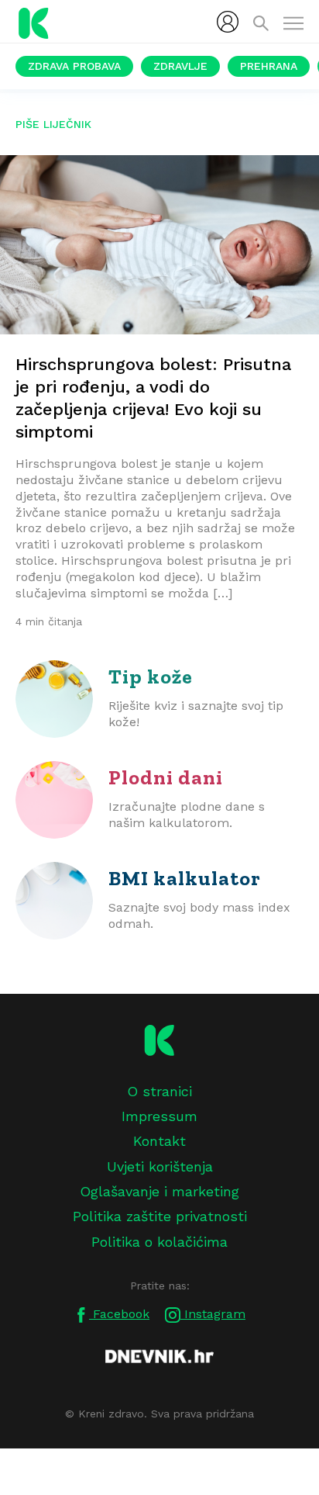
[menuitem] (227, 21)
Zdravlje (180, 66)
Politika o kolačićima (159, 1242)
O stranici (159, 1091)
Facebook (119, 1313)
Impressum (159, 1116)
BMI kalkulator (184, 878)
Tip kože (150, 676)
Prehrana (268, 66)
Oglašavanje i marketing (159, 1191)
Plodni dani (165, 777)
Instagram (212, 1313)
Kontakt (159, 1141)
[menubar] (227, 21)
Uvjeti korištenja (160, 1166)
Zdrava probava (74, 66)
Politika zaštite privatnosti (160, 1216)
